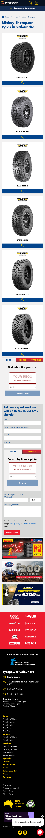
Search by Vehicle (10, 719)
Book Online (9, 764)
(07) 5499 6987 (14, 689)
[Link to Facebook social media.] (20, 833)
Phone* (17, 427)
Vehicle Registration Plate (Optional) (13, 495)
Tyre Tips (6, 731)
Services (7, 743)
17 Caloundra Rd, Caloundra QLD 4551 (23, 683)
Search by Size (9, 722)
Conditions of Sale (31, 827)
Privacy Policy (15, 523)
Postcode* (8, 443)
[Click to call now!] (30, 3)
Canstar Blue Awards (11, 788)
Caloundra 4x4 (10, 771)
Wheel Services (9, 755)
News (5, 774)
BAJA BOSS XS (22, 240)
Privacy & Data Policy (16, 827)
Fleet (5, 767)
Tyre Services (8, 752)
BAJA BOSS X (22, 186)
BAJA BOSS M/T (22, 132)
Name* (6, 419)
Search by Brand (9, 725)
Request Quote (12, 532)
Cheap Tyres (8, 794)
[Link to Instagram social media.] (25, 833)
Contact (6, 761)
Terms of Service (30, 523)
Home (6, 17)
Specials (7, 758)
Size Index (7, 785)
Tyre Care (6, 728)
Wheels (6, 734)
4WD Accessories (10, 746)
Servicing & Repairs (10, 749)
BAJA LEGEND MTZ (22, 349)
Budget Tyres (8, 791)
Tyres (5, 716)
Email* (6, 435)
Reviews (7, 777)
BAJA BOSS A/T (22, 77)
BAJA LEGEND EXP (23, 294)
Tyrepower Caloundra (24, 8)
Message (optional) (11, 504)
